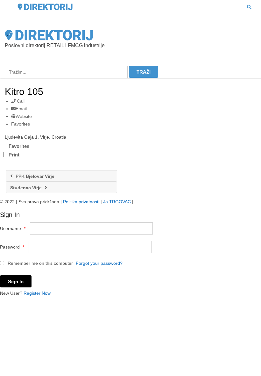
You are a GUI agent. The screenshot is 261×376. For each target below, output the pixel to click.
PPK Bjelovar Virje (34, 176)
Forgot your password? (99, 263)
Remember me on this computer (39, 263)
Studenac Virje (26, 187)
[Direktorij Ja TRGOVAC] (124, 7)
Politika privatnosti (81, 201)
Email (21, 108)
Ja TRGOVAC (117, 201)
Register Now (37, 293)
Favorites (20, 124)
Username (12, 228)
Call (20, 101)
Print (14, 154)
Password (12, 246)
